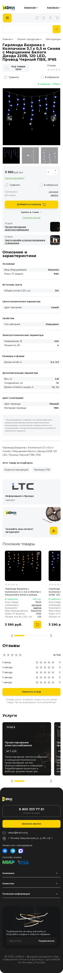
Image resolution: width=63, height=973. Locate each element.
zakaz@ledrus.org (18, 832)
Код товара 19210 (18, 68)
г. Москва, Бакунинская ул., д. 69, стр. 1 (30, 838)
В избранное (52, 77)
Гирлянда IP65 (42, 469)
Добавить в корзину (29, 204)
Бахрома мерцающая (16, 469)
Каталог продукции (28, 39)
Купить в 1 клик (30, 212)
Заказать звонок (31, 823)
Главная (6, 39)
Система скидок (32, 217)
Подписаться (46, 941)
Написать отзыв (31, 691)
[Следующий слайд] (53, 118)
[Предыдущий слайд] (9, 118)
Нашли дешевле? (14, 178)
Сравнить (14, 77)
